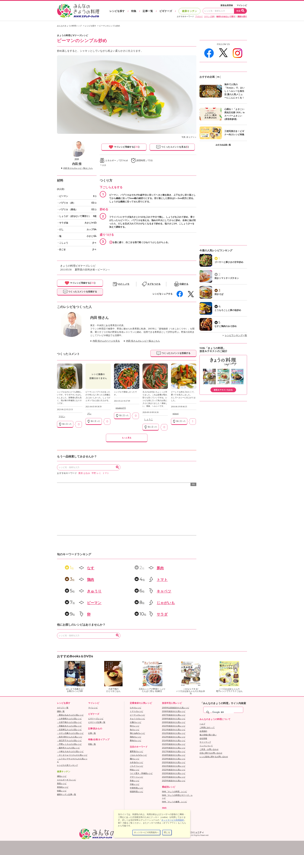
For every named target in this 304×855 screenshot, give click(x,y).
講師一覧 (61, 711)
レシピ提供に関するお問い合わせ (214, 757)
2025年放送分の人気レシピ (173, 781)
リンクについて (206, 746)
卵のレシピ (134, 726)
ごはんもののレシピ (138, 755)
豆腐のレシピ (135, 722)
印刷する (184, 284)
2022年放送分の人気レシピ (173, 770)
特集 (133, 11)
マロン (62, 416)
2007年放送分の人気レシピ (173, 715)
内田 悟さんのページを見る (106, 341)
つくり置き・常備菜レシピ (141, 773)
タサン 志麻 (209, 16)
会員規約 (203, 731)
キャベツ (164, 591)
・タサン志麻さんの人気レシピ (70, 733)
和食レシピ (134, 781)
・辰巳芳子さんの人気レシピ (69, 740)
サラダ (162, 614)
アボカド (199, 16)
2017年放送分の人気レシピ (173, 751)
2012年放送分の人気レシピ (173, 733)
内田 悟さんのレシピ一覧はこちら (143, 341)
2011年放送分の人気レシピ (173, 729)
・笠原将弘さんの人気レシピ (69, 729)
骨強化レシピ (62, 787)
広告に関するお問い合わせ (211, 753)
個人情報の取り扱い (208, 735)
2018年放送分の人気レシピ (173, 755)
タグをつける (154, 284)
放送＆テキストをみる (223, 390)
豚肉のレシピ (135, 740)
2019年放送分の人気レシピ (173, 759)
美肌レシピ (61, 783)
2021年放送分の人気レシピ (173, 766)
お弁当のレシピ (136, 762)
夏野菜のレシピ (136, 751)
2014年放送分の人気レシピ (173, 740)
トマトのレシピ (136, 711)
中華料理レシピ (136, 788)
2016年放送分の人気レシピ (173, 748)
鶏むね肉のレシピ (137, 733)
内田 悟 (77, 163)
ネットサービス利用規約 (172, 820)
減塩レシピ (61, 776)
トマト (105, 473)
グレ (89, 414)
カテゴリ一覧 (62, 708)
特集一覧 (92, 744)
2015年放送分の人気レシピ (173, 744)
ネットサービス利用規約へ (146, 832)
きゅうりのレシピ (137, 719)
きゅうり (94, 591)
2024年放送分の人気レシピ (173, 777)
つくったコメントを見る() (175, 146)
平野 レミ (96, 473)
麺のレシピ (134, 759)
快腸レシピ (61, 791)
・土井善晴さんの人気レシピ (69, 719)
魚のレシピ (134, 729)
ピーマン (94, 603)
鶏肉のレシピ (135, 737)
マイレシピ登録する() (126, 146)
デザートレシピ (136, 777)
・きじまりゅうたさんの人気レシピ (72, 755)
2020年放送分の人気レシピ (173, 762)
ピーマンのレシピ (137, 715)
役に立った (67, 424)
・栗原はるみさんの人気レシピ (70, 715)
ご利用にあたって (207, 727)
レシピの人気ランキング (67, 765)
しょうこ (148, 419)
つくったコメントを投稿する (82, 291)
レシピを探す (117, 11)
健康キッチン (189, 11)
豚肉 (160, 568)
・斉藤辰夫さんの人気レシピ (69, 726)
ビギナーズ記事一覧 (96, 722)
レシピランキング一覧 (236, 335)
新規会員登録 (227, 5)
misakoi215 (121, 408)
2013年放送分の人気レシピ (173, 737)
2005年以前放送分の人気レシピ (175, 708)
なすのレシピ (135, 708)
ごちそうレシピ (136, 766)
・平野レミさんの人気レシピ (69, 744)
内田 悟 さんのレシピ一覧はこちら (78, 168)
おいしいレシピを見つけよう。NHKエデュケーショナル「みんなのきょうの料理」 (78, 11)
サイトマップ (205, 742)
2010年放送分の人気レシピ (173, 726)
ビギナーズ (165, 11)
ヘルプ (202, 724)
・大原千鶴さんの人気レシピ (69, 722)
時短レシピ (134, 770)
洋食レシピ (134, 784)
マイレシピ (242, 5)
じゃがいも (166, 603)
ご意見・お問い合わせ (209, 749)
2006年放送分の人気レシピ (173, 711)
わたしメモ (123, 284)
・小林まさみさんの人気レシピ (70, 751)
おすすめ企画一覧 (223, 145)
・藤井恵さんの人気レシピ (68, 748)
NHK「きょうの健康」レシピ (174, 802)
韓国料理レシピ (136, 791)
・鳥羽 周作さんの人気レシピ (69, 737)
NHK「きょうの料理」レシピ (174, 791)
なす (90, 568)
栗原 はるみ (84, 473)
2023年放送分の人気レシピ (173, 773)
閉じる (167, 832)
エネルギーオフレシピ (66, 780)
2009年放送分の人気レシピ (173, 722)
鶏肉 (90, 580)
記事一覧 (148, 11)
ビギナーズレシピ (95, 719)
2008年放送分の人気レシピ (173, 719)
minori (176, 414)
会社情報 (203, 738)
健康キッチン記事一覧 (66, 794)
